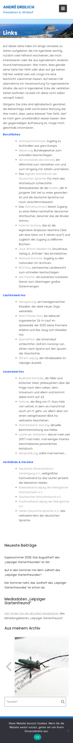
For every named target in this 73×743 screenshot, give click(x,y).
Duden (53, 188)
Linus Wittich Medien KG (35, 249)
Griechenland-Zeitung (34, 425)
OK (37, 737)
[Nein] (68, 731)
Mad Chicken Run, (31, 316)
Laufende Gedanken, (33, 434)
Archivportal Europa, (32, 141)
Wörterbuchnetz (36, 207)
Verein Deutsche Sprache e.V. (39, 511)
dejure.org (26, 150)
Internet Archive (30, 225)
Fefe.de (24, 402)
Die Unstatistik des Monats (37, 160)
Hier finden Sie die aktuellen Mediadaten (31, 613)
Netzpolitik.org (28, 453)
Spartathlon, (27, 339)
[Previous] (9, 666)
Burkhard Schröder (31, 378)
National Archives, (31, 258)
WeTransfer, (27, 277)
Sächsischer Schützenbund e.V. (40, 497)
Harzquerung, (28, 302)
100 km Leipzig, (29, 358)
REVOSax (25, 268)
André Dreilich (18, 7)
